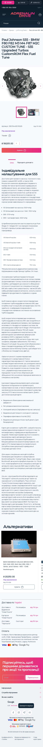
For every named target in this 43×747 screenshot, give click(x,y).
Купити (19, 150)
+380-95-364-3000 (9, 7)
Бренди (11, 30)
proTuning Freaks (21, 30)
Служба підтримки (9, 692)
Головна (4, 30)
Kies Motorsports (8, 569)
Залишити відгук (26, 705)
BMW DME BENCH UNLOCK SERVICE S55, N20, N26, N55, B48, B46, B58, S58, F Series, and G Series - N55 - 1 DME (18, 564)
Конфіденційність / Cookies (7, 738)
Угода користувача (37, 738)
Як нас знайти (7, 697)
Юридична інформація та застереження (22, 738)
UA (39, 7)
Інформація (6, 688)
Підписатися (33, 677)
